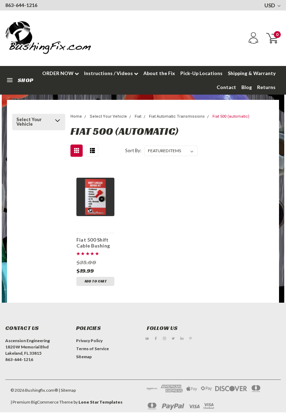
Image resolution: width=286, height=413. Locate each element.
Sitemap (84, 356)
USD (270, 5)
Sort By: (133, 150)
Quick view (95, 195)
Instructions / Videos (109, 73)
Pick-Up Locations (201, 73)
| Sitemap (67, 390)
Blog (246, 87)
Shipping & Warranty (252, 73)
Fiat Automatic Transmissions (177, 116)
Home (76, 116)
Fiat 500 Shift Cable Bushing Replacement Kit (93, 243)
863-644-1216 (21, 5)
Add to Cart (95, 281)
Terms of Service (92, 348)
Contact (226, 87)
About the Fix (159, 73)
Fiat (138, 116)
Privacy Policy (89, 340)
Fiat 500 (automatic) (230, 116)
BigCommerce (45, 402)
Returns (266, 87)
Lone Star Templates (100, 402)
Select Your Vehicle (29, 122)
